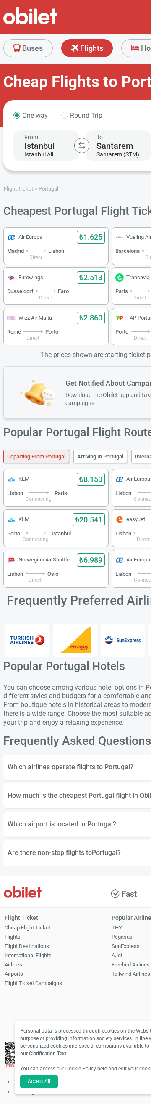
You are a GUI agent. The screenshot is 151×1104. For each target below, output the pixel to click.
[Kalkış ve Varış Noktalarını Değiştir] (81, 145)
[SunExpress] (123, 640)
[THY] (27, 640)
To (99, 137)
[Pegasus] (75, 640)
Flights (90, 48)
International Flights (28, 955)
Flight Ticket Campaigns (33, 983)
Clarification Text (47, 1053)
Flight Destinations (27, 946)
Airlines (13, 964)
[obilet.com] (50, 23)
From (31, 137)
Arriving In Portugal (100, 456)
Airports (14, 974)
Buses (32, 48)
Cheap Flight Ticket (27, 927)
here (102, 1069)
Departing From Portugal (36, 456)
